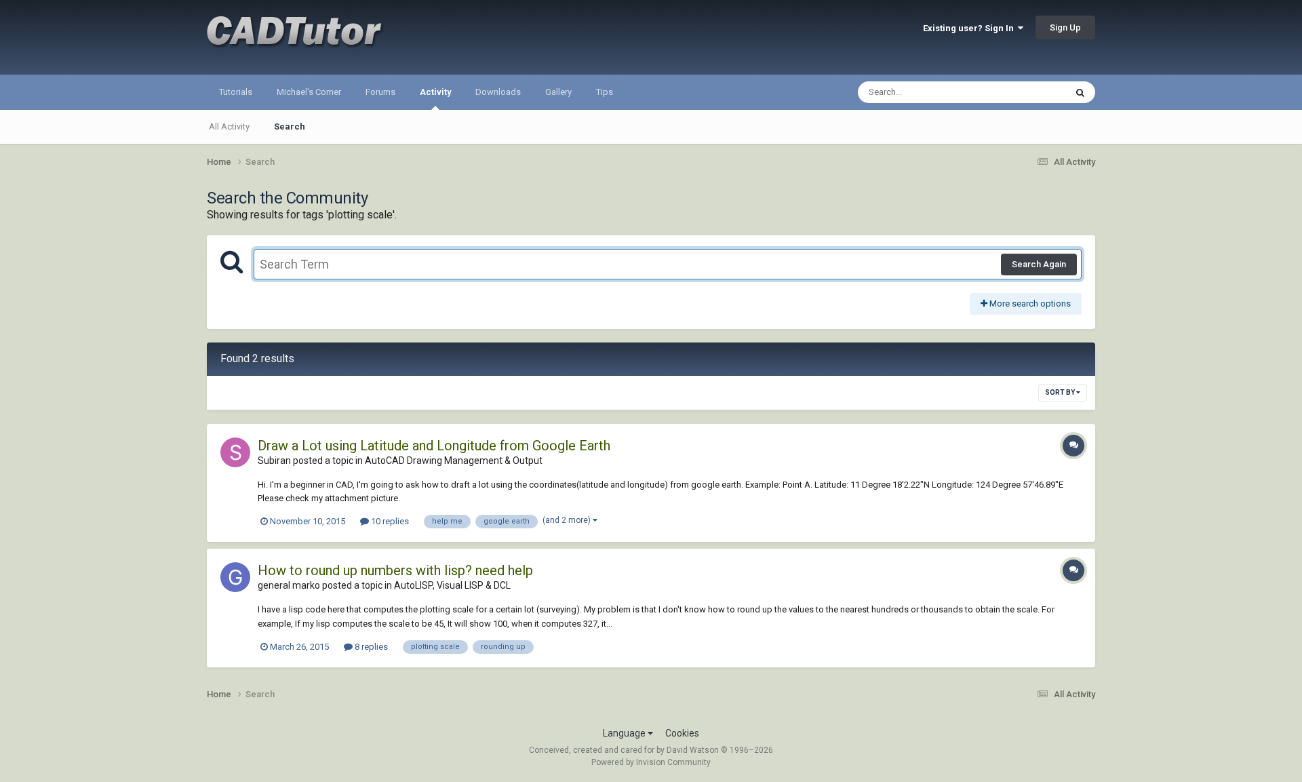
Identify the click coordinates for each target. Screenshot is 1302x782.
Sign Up (1065, 27)
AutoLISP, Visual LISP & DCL (452, 585)
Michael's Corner (309, 92)
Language (625, 733)
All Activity (229, 126)
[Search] (1080, 92)
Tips (604, 92)
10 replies (389, 521)
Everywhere (1025, 92)
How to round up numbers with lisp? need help (395, 570)
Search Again (1039, 264)
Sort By (1060, 392)
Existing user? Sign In (970, 28)
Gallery (558, 92)
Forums (380, 92)
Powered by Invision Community (651, 762)
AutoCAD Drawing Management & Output (453, 460)
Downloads (498, 92)
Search (289, 126)
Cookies (682, 733)
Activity (435, 92)
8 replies (370, 647)
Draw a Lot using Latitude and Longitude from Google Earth (434, 445)
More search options (1029, 303)
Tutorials (235, 92)
